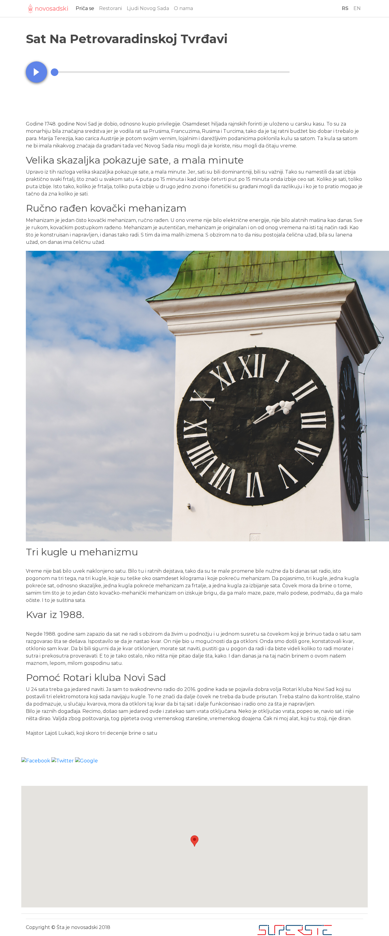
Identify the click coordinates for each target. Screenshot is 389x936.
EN (357, 8)
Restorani (110, 8)
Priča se (85, 8)
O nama (183, 8)
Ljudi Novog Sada (148, 8)
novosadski (51, 8)
